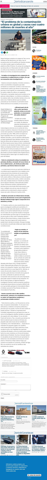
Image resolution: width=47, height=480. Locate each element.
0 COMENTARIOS (10, 455)
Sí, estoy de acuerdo (34, 475)
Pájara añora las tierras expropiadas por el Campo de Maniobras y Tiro (7, 419)
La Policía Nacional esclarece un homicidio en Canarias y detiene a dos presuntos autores (38, 448)
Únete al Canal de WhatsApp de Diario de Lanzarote (24, 6)
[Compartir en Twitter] (4, 53)
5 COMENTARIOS (41, 421)
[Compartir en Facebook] (2, 53)
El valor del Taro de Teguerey (21, 417)
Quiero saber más (11, 470)
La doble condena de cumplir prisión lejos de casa (38, 418)
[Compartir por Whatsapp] (7, 53)
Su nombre (3, 379)
